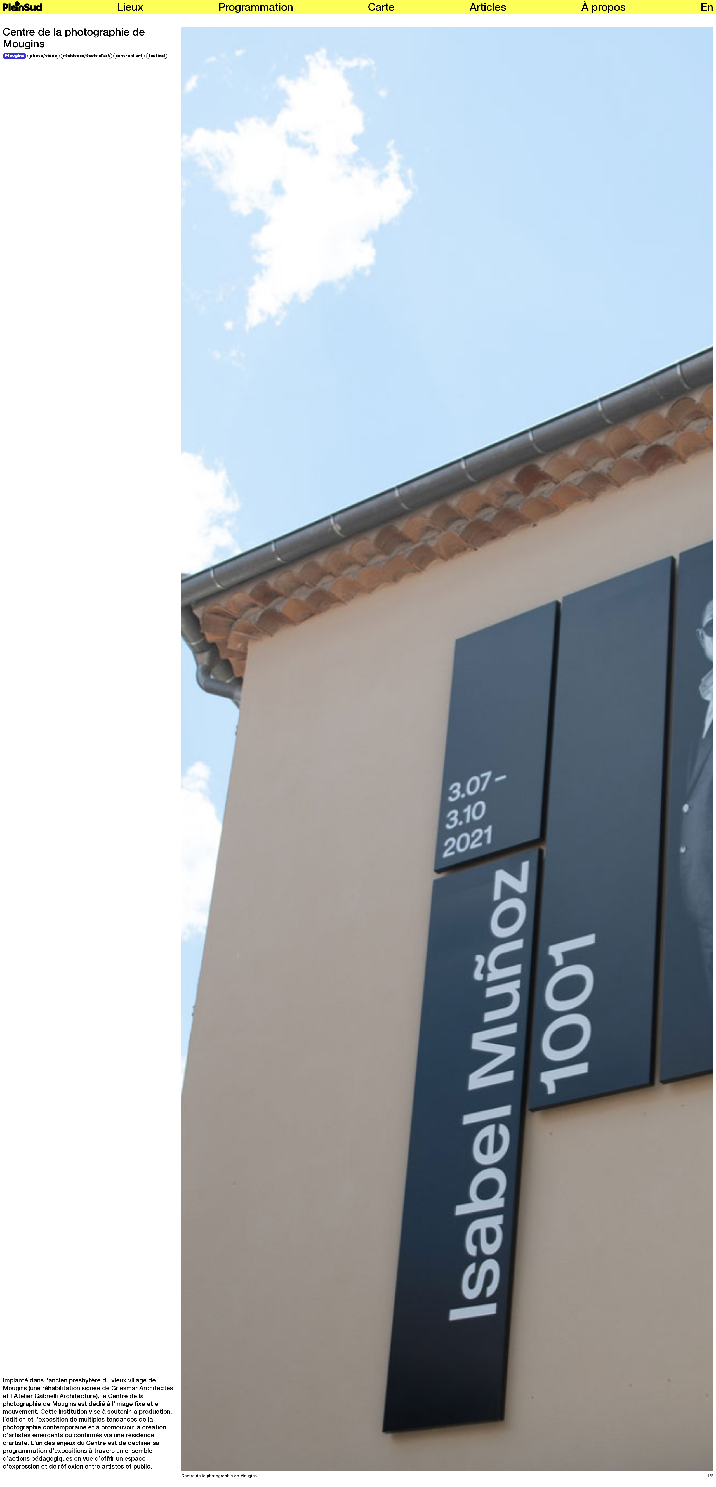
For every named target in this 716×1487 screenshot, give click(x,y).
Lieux (130, 8)
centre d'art (129, 55)
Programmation (255, 8)
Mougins (14, 55)
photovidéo (43, 55)
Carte (381, 8)
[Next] (581, 749)
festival (156, 55)
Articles (488, 8)
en (707, 8)
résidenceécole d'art (86, 55)
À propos (603, 8)
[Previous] (313, 749)
